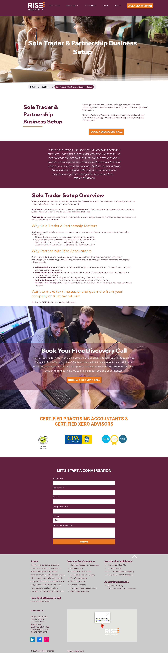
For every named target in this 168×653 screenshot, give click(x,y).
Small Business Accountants (83, 588)
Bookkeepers (76, 568)
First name (58, 478)
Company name (60, 507)
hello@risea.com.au (40, 629)
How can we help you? (64, 525)
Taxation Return (115, 568)
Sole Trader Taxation (79, 591)
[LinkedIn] (32, 639)
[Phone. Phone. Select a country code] (56, 520)
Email (56, 497)
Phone (56, 516)
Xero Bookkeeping (79, 578)
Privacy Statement (75, 651)
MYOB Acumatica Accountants (122, 589)
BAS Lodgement (78, 581)
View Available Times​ (40, 601)
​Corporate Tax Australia (81, 571)
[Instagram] (46, 639)
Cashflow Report (78, 585)
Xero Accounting (115, 585)
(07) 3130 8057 (40, 632)
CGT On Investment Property (121, 571)
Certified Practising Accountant (84, 565)
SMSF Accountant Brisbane (120, 575)
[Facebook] (39, 639)
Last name (58, 488)
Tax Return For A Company (82, 575)
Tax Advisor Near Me (117, 565)
